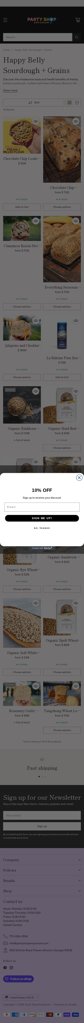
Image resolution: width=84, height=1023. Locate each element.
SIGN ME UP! (42, 518)
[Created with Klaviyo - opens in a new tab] (42, 548)
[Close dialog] (79, 478)
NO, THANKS (42, 528)
